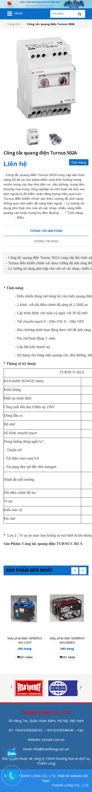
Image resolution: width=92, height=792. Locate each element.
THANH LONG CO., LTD (70, 785)
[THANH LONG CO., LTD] (46, 3)
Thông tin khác (46, 241)
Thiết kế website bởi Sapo (65, 778)
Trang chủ (13, 24)
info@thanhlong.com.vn (51, 749)
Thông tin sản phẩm (46, 231)
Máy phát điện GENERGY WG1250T (25, 640)
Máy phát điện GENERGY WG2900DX (67, 640)
